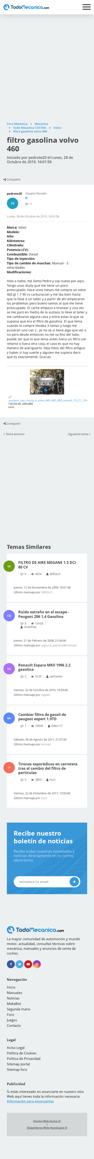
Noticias (13, 998)
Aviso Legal (16, 1047)
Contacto (14, 1025)
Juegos (12, 1020)
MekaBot (14, 1003)
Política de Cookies (21, 1053)
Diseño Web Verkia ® (47, 1121)
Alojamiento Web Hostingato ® (47, 1127)
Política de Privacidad (23, 1058)
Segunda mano (18, 1009)
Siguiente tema (78, 434)
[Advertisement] (47, 68)
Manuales (14, 992)
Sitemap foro (17, 1069)
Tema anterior (15, 434)
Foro (10, 1014)
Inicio (11, 987)
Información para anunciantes (30, 1101)
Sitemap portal (18, 1064)
